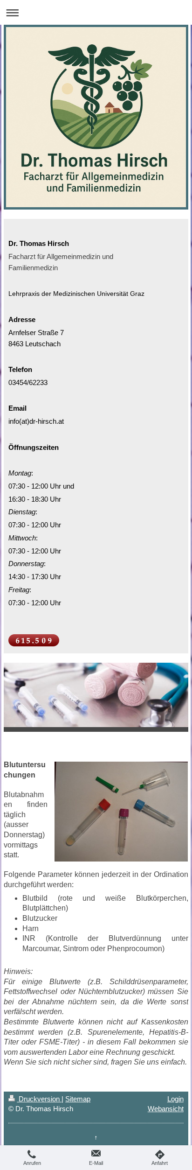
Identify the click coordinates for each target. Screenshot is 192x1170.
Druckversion (39, 1099)
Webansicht (166, 1109)
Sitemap (77, 1099)
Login (175, 1099)
